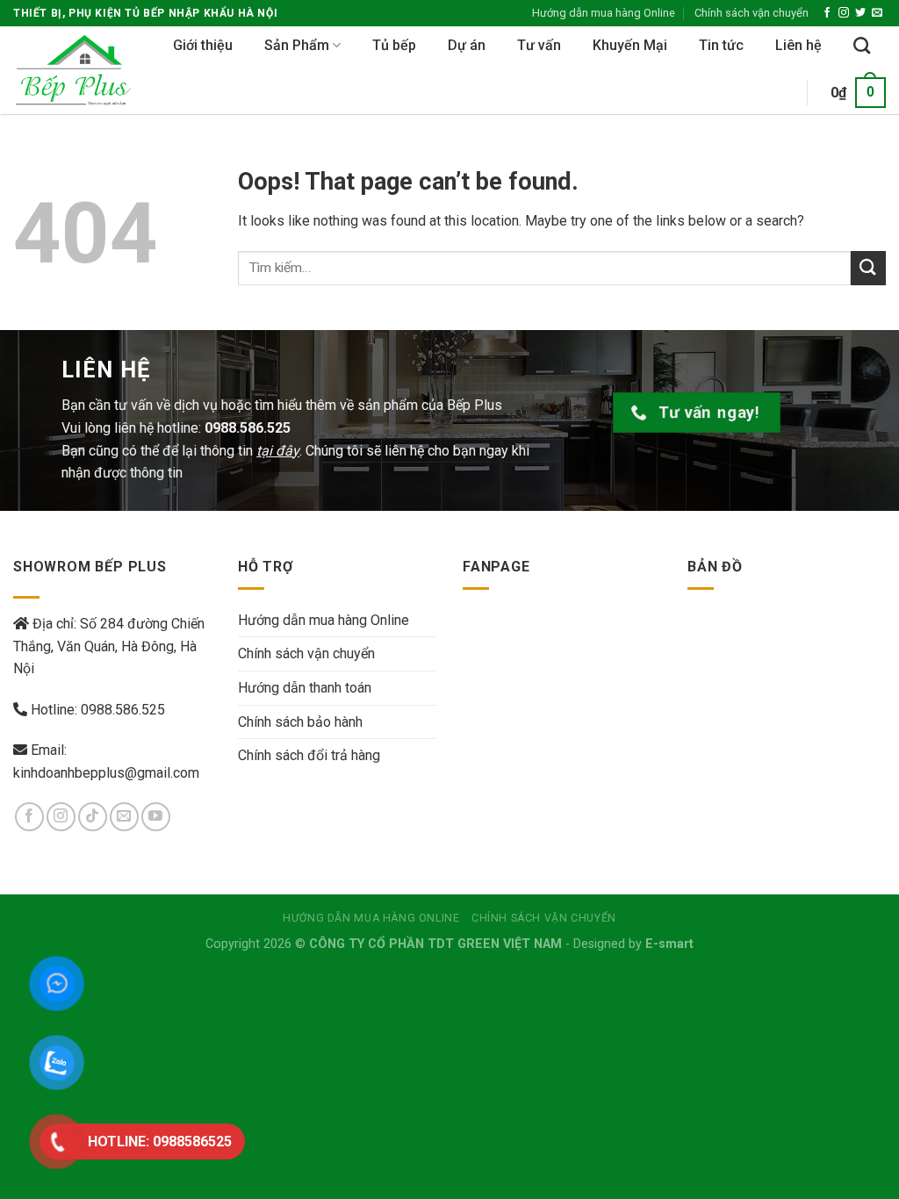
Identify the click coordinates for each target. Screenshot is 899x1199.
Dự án (466, 45)
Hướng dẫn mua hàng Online (603, 12)
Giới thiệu (203, 45)
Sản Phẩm (296, 45)
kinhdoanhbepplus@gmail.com (106, 773)
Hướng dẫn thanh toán (304, 687)
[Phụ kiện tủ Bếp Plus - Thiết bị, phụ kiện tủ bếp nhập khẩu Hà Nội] (79, 70)
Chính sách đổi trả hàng (309, 755)
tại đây (277, 450)
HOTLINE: (160, 1141)
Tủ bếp (394, 45)
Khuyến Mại (630, 45)
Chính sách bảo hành (300, 722)
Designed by (633, 944)
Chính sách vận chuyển (751, 12)
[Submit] (868, 268)
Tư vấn (539, 45)
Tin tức (721, 45)
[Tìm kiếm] (861, 45)
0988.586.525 (123, 709)
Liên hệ (798, 45)
